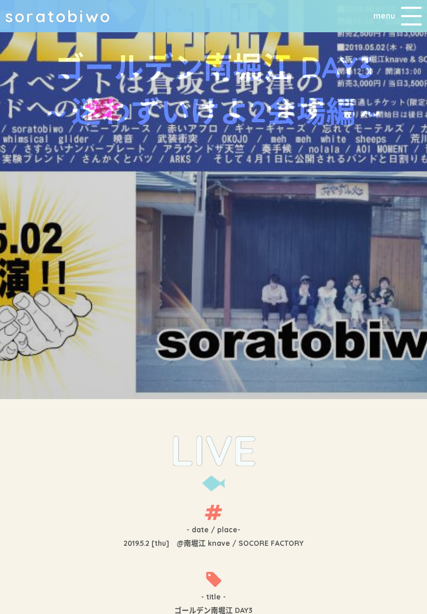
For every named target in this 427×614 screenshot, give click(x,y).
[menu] (411, 16)
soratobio (58, 16)
